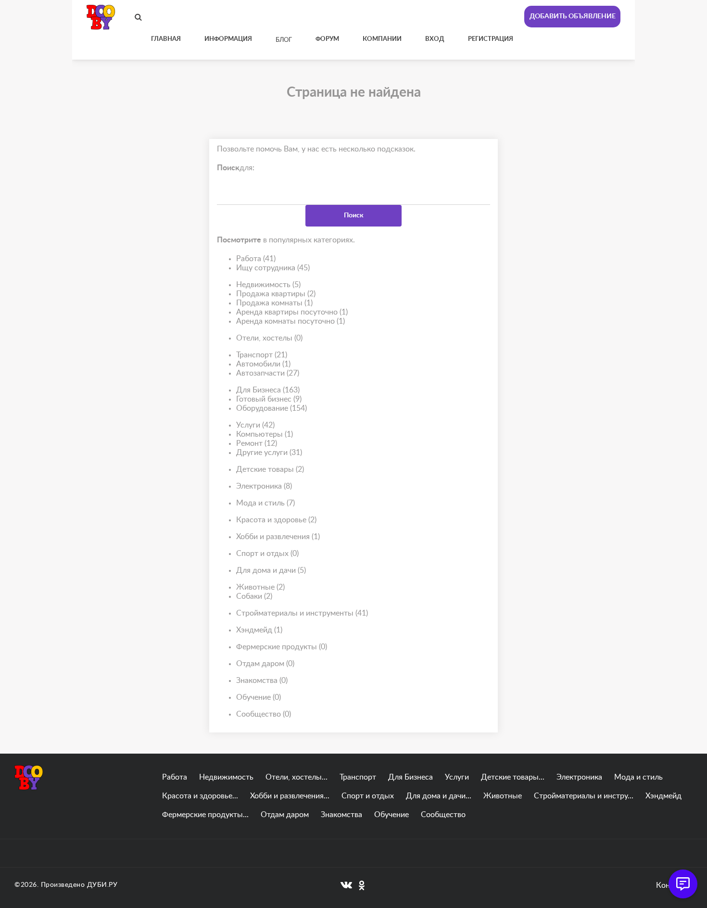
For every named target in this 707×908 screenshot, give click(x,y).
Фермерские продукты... (205, 815)
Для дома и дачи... (438, 796)
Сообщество (263, 714)
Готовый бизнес (269, 399)
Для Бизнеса (268, 390)
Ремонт (256, 443)
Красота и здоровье (276, 520)
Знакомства (262, 680)
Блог (284, 40)
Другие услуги (269, 452)
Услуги (255, 425)
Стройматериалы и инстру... (583, 796)
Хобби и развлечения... (289, 796)
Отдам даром (265, 664)
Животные (260, 587)
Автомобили (263, 364)
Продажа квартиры (276, 294)
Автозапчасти (267, 373)
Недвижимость (268, 285)
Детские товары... (512, 777)
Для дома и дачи (271, 570)
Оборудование (271, 408)
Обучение (258, 697)
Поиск (354, 215)
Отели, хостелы (269, 338)
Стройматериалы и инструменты (302, 613)
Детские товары (270, 469)
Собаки (254, 596)
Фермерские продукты (281, 647)
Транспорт (261, 355)
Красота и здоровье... (200, 796)
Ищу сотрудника (273, 268)
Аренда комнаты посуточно (290, 321)
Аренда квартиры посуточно (292, 312)
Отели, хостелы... (296, 777)
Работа (256, 259)
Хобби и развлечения (278, 537)
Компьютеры (264, 434)
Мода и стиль (265, 503)
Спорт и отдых (267, 553)
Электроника (264, 486)
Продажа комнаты (274, 303)
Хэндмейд (259, 630)
